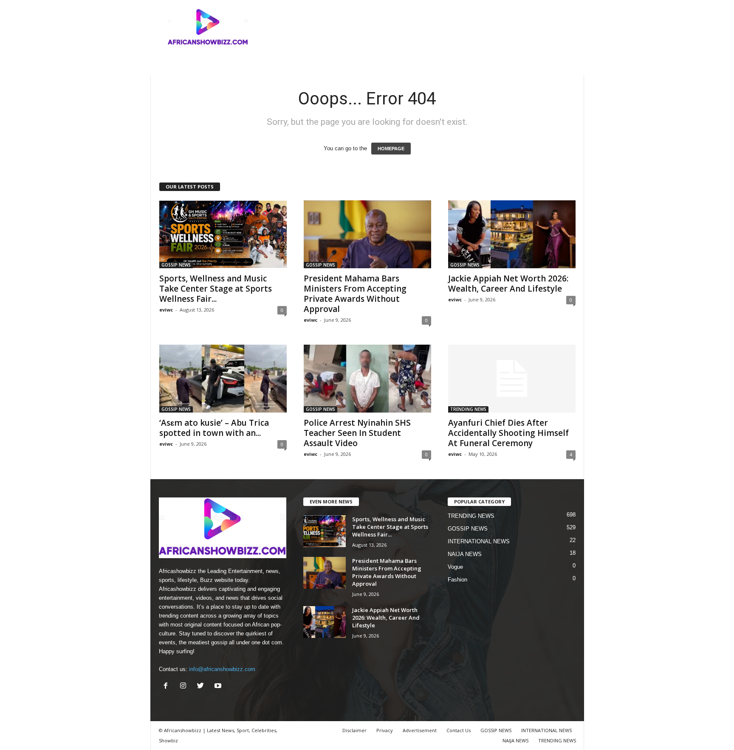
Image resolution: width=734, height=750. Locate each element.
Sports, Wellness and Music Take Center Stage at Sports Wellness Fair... (215, 288)
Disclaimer (354, 730)
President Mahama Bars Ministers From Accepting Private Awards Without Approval (355, 294)
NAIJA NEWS (465, 554)
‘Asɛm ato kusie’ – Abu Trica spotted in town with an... (214, 427)
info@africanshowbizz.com (222, 669)
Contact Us (458, 730)
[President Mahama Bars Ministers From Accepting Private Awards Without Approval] (367, 234)
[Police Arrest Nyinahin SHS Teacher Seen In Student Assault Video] (367, 379)
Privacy (384, 730)
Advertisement (420, 730)
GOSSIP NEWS (176, 265)
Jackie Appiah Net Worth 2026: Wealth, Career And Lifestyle (508, 283)
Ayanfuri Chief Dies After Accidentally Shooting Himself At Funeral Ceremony (508, 433)
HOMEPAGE (391, 148)
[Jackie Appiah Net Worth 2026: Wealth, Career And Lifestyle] (512, 234)
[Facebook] (167, 686)
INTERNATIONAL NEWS (479, 541)
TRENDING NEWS (468, 409)
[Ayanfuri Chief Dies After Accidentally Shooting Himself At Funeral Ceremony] (512, 379)
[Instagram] (185, 686)
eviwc (166, 309)
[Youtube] (219, 686)
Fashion (457, 579)
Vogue (455, 567)
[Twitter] (202, 686)
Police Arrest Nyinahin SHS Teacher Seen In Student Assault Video (357, 433)
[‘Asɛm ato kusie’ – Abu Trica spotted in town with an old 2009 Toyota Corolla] (223, 379)
